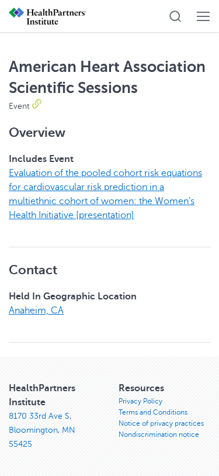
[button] (175, 16)
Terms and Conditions (153, 412)
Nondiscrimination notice (159, 434)
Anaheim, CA (36, 310)
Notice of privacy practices (161, 423)
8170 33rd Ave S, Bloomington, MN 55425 (42, 430)
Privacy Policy (140, 401)
